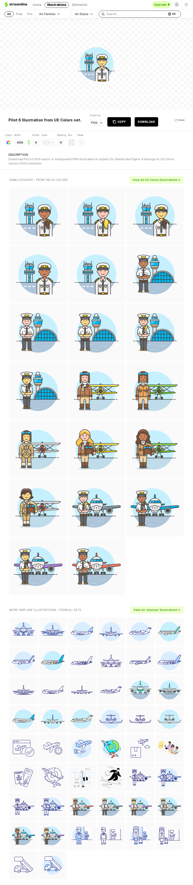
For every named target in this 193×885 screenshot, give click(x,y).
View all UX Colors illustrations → (156, 180)
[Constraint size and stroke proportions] (28, 140)
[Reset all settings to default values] (81, 142)
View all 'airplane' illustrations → (156, 610)
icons (37, 5)
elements (79, 5)
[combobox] (132, 14)
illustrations (56, 5)
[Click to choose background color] (72, 142)
